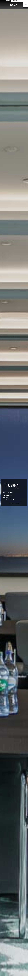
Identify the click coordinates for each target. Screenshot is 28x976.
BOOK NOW (26, 4)
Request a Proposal (14, 503)
